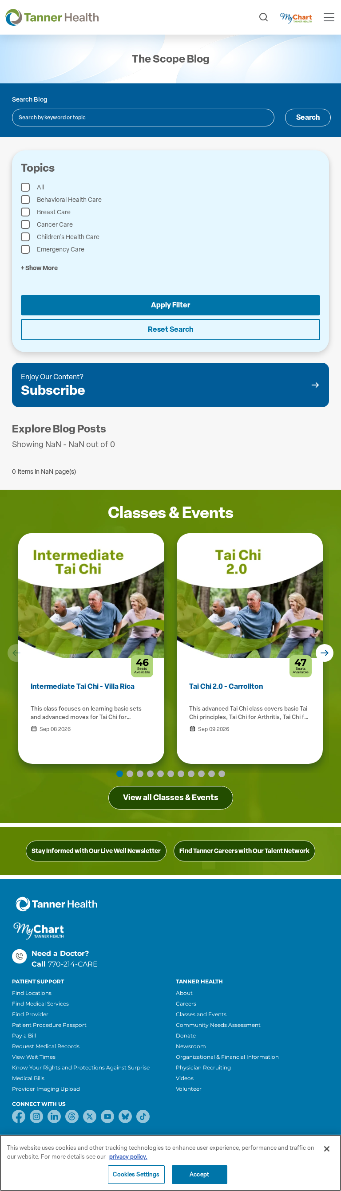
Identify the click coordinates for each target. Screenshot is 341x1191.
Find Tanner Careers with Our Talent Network (244, 851)
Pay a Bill (24, 1035)
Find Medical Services (40, 1003)
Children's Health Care (68, 237)
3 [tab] (140, 773)
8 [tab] (191, 773)
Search (308, 117)
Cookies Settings (136, 1174)
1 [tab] (119, 773)
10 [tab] (211, 773)
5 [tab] (160, 773)
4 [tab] (150, 773)
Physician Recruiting (203, 1067)
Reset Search (170, 329)
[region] (170, 1163)
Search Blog (30, 99)
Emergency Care (60, 249)
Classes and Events (201, 1014)
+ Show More (39, 268)
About (184, 993)
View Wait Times (34, 1056)
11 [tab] (221, 773)
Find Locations (32, 993)
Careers (186, 1003)
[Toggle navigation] (329, 17)
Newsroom (191, 1046)
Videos (185, 1078)
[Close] (327, 1149)
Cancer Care (55, 224)
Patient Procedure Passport (49, 1025)
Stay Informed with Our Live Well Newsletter (96, 851)
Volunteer (189, 1088)
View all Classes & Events (170, 797)
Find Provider (30, 1014)
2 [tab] (130, 773)
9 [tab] (201, 773)
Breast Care (54, 212)
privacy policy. (128, 1156)
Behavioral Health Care (69, 200)
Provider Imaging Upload (46, 1088)
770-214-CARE (73, 964)
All (40, 187)
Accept (199, 1174)
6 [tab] (170, 773)
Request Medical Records (45, 1046)
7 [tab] (181, 773)
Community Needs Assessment (218, 1025)
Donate (186, 1035)
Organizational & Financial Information (227, 1056)
